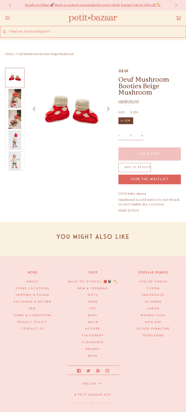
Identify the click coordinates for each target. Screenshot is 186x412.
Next (173, 5)
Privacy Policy (32, 322)
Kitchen (93, 328)
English (90, 383)
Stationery (93, 335)
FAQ (32, 308)
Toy (93, 308)
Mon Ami (153, 322)
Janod (153, 308)
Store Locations (33, 288)
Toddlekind (153, 335)
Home (9, 54)
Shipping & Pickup (32, 295)
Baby (93, 315)
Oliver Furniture (153, 328)
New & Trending (93, 288)
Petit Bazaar (90, 394)
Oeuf (123, 71)
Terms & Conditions (32, 315)
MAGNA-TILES (153, 315)
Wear (93, 322)
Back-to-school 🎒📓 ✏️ (93, 281)
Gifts (93, 295)
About (32, 281)
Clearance (93, 342)
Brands (93, 349)
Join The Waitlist (150, 179)
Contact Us (32, 328)
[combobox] (97, 31)
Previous (12, 5)
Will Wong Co (103, 403)
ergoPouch (153, 295)
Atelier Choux (153, 281)
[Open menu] (12, 18)
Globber (153, 301)
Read (93, 356)
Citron (153, 288)
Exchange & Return (33, 301)
